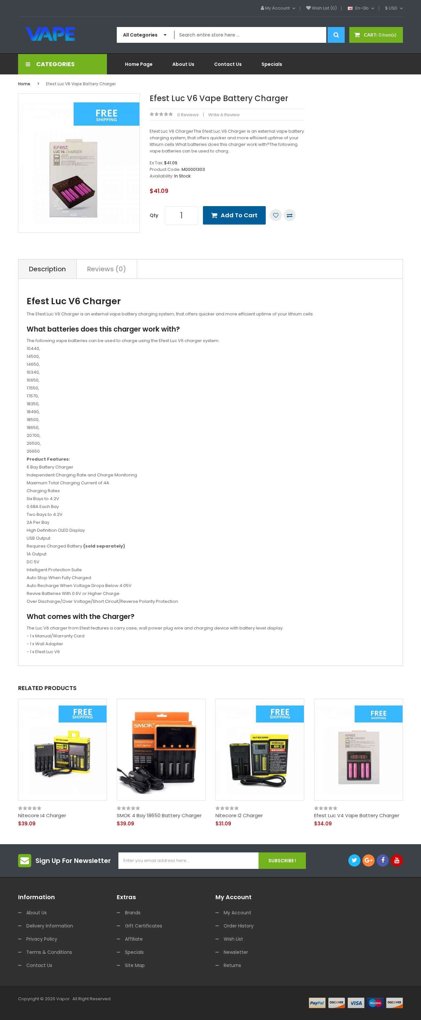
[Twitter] (354, 860)
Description (47, 269)
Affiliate (134, 939)
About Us (36, 912)
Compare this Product (290, 215)
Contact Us (39, 965)
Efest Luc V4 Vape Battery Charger (356, 815)
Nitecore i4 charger (42, 815)
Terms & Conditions (49, 952)
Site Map (135, 965)
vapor (63, 999)
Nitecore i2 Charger (239, 815)
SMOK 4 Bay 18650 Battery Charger (159, 815)
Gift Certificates (143, 926)
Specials (134, 952)
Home (24, 84)
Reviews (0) (106, 269)
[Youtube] (397, 860)
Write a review (224, 114)
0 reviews (188, 114)
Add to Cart (239, 215)
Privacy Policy (41, 939)
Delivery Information (49, 926)
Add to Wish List (276, 215)
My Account (237, 912)
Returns (232, 965)
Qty (154, 215)
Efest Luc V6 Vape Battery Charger (81, 84)
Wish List (233, 939)
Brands (132, 912)
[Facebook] (383, 860)
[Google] (368, 860)
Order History (239, 926)
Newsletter (236, 952)
